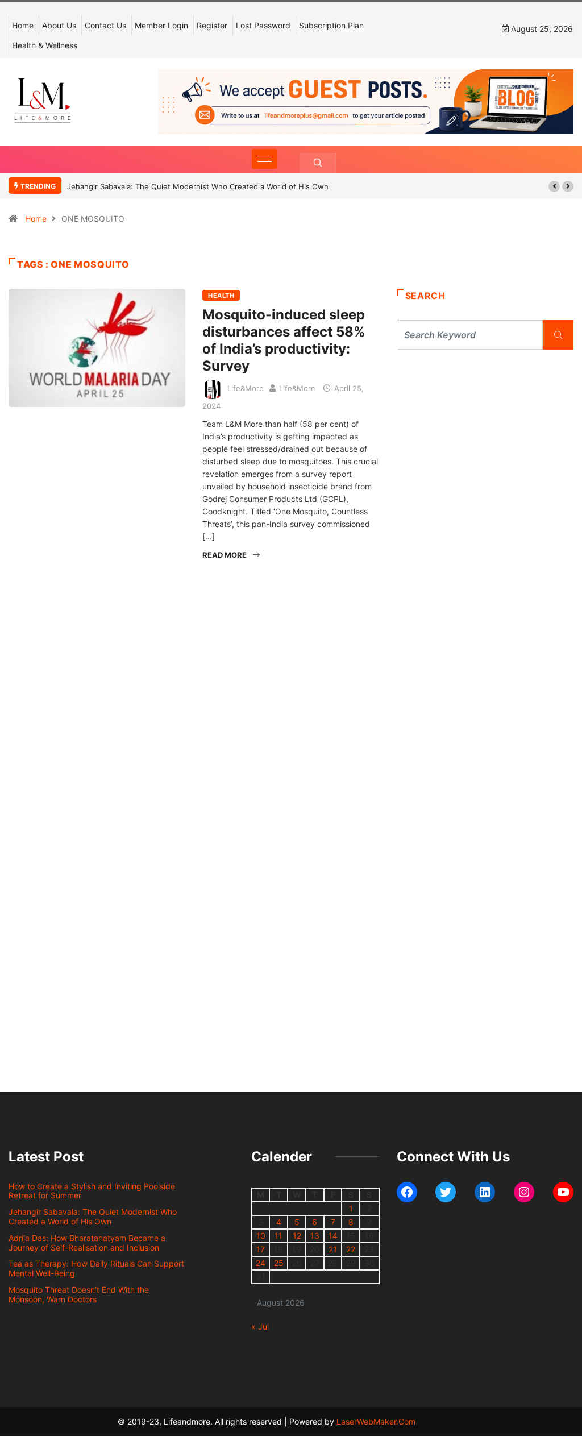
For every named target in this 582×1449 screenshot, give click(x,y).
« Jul (260, 1326)
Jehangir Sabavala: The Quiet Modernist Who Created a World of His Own (198, 186)
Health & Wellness (44, 45)
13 (314, 1235)
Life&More (245, 388)
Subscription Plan (331, 25)
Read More (224, 554)
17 (260, 1249)
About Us (59, 25)
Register (212, 25)
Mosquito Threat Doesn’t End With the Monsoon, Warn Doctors (79, 1294)
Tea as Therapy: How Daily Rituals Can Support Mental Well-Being (96, 1268)
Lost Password (263, 25)
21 (333, 1249)
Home (23, 25)
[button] (554, 186)
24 (260, 1263)
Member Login (161, 25)
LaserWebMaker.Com (375, 1421)
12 (297, 1235)
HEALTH (221, 296)
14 (333, 1235)
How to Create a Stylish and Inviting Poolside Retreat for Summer (92, 1191)
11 (278, 1235)
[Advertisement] (485, 455)
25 (279, 1263)
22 (350, 1249)
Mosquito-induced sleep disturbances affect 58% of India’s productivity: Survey (283, 340)
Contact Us (105, 25)
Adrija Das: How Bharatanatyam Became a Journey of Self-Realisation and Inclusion (87, 1242)
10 (260, 1235)
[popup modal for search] (318, 163)
